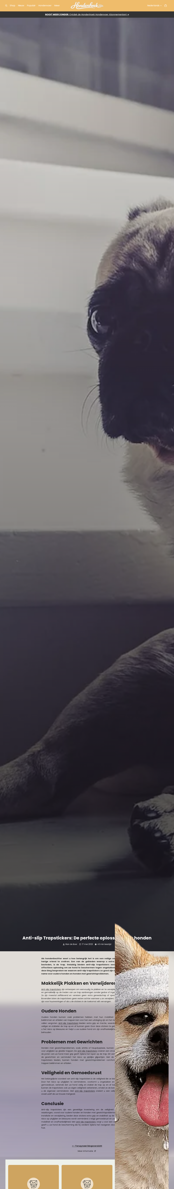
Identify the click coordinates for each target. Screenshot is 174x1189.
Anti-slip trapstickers (51, 989)
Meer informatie (86, 1151)
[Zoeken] (6, 6)
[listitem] (57, 5)
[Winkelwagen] (166, 6)
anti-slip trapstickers (87, 1051)
